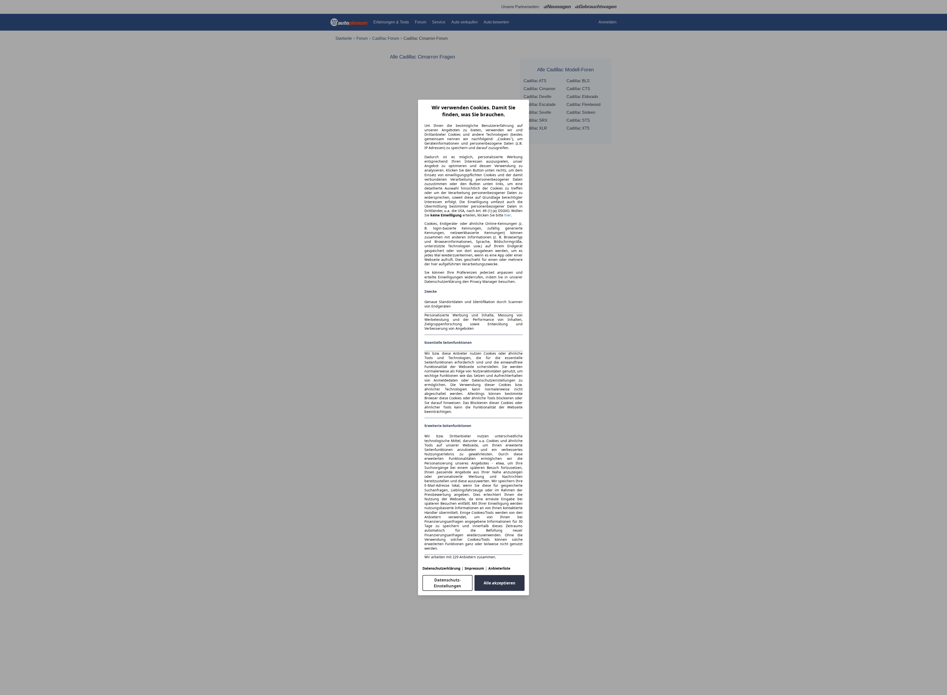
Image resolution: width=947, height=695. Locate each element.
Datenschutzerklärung (441, 568)
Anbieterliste (499, 568)
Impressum (474, 568)
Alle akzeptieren (499, 583)
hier (507, 215)
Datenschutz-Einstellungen (447, 583)
